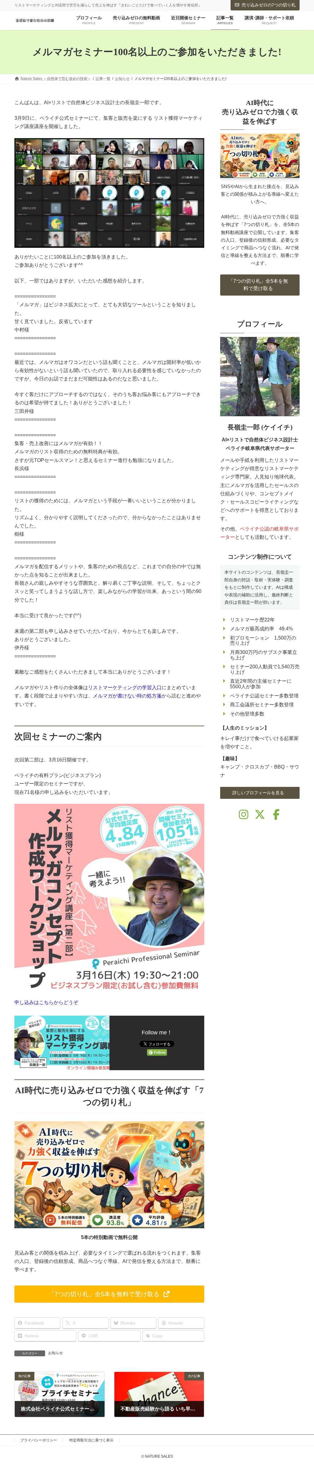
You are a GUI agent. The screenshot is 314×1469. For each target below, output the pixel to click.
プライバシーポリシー (38, 1440)
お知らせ (55, 1353)
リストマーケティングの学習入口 (125, 687)
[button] (109, 1294)
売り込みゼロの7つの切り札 (269, 4)
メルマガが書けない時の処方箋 (127, 695)
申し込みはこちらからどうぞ (46, 1002)
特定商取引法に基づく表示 (91, 1440)
